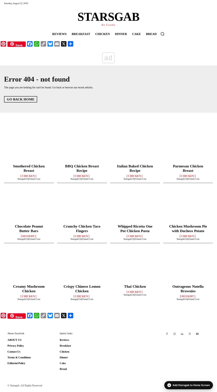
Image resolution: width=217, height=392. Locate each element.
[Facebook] (167, 334)
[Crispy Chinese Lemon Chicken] (82, 266)
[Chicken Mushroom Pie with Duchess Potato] (188, 206)
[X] (190, 334)
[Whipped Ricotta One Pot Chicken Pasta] (135, 206)
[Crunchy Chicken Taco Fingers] (82, 206)
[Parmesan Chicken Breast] (188, 146)
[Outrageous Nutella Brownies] (188, 266)
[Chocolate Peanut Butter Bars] (29, 206)
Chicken (28, 176)
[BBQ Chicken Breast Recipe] (82, 146)
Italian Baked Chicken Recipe (135, 168)
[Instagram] (175, 334)
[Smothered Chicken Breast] (29, 146)
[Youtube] (197, 334)
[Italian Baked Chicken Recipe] (135, 146)
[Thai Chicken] (135, 266)
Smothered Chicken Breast (29, 168)
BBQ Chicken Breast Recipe (82, 168)
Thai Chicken (135, 286)
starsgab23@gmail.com (28, 179)
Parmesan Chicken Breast (188, 168)
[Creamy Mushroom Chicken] (29, 266)
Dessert (28, 236)
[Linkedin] (182, 334)
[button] (162, 34)
